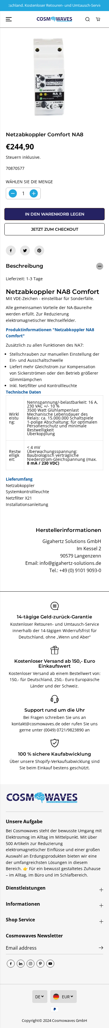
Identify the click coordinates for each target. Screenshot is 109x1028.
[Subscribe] (101, 948)
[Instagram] (30, 964)
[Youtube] (50, 964)
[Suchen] (87, 19)
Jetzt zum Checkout (54, 229)
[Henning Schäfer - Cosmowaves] (54, 19)
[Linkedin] (21, 964)
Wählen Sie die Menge (29, 181)
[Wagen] (98, 19)
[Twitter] (25, 250)
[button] (9, 19)
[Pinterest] (39, 250)
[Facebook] (11, 250)
